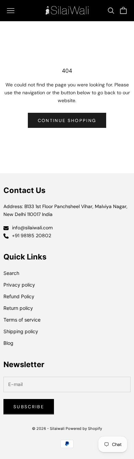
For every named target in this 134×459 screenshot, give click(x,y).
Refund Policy (18, 296)
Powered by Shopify (84, 428)
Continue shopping (67, 120)
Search (11, 273)
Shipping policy (20, 331)
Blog (8, 343)
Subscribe (28, 407)
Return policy (18, 308)
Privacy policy (19, 285)
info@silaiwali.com (32, 228)
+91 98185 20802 (31, 235)
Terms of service (22, 320)
